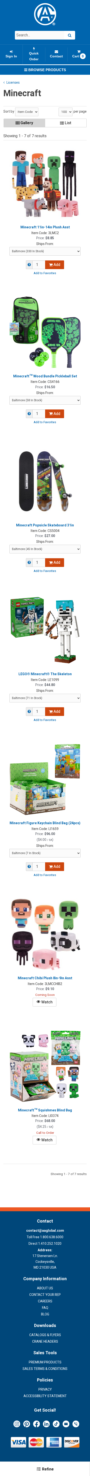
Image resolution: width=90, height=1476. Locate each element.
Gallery (26, 123)
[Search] (69, 35)
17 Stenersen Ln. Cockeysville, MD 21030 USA (45, 1259)
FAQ (45, 1307)
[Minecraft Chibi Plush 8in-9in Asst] (45, 934)
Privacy (45, 1389)
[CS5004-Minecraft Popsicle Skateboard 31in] (45, 481)
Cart (78, 56)
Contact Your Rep (45, 1294)
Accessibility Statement (45, 1396)
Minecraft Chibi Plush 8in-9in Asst (45, 978)
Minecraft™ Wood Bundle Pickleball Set (45, 376)
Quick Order (34, 56)
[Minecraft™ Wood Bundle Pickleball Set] (45, 332)
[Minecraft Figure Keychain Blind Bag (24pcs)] (45, 779)
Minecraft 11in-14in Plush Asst (45, 227)
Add (56, 265)
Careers (45, 1301)
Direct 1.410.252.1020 (45, 1243)
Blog (45, 1314)
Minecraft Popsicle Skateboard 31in (45, 525)
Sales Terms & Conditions (45, 1368)
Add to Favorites (45, 273)
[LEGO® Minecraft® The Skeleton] (45, 630)
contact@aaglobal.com (45, 1230)
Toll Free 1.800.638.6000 (45, 1237)
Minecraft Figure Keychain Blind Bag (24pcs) (45, 823)
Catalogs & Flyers (45, 1335)
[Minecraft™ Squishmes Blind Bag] (45, 1066)
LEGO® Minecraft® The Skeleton (45, 674)
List (67, 123)
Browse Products (46, 70)
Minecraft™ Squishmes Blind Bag (45, 1110)
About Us (45, 1288)
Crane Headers (45, 1341)
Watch (46, 1002)
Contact (56, 56)
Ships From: (45, 243)
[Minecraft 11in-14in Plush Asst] (45, 183)
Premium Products (45, 1362)
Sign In (11, 56)
